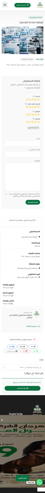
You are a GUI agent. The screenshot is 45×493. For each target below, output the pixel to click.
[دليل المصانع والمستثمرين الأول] (36, 5)
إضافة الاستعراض (27, 59)
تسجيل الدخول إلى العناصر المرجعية (21, 339)
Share (33, 346)
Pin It (25, 351)
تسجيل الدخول (21, 5)
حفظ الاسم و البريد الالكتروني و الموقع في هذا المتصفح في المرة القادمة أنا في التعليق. (24, 195)
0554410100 (8, 294)
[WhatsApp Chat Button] (39, 482)
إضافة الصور (32, 127)
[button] (2, 420)
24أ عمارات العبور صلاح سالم (28, 276)
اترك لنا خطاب (21, 388)
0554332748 (8, 286)
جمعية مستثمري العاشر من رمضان (20, 316)
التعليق (37, 160)
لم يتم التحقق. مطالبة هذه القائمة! (21, 220)
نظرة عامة (39, 59)
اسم (38, 138)
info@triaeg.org (31, 326)
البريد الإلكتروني (34, 149)
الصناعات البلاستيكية (36, 17)
